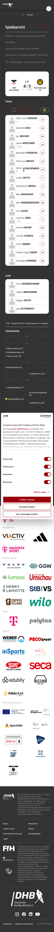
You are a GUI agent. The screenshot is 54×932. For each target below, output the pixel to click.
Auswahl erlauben (27, 507)
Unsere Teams (9, 828)
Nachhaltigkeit (34, 833)
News (5, 823)
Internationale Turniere (12, 833)
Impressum (7, 923)
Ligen (5, 838)
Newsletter (33, 823)
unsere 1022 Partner (19, 429)
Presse (31, 828)
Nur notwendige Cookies (27, 514)
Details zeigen (40, 492)
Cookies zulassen (27, 499)
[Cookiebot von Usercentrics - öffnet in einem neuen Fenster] (40, 416)
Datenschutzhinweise (24, 923)
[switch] (47, 467)
